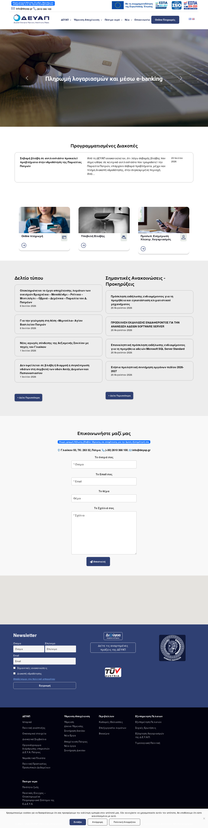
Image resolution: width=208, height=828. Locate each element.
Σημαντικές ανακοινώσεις (32, 668)
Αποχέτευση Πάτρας (76, 741)
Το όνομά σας (104, 457)
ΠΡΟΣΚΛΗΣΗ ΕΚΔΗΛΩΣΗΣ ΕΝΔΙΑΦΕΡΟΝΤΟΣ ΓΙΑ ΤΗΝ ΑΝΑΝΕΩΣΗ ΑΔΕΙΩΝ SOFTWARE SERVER (145, 324)
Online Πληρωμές (165, 19)
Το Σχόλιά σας (104, 508)
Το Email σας (104, 474)
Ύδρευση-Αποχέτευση (86, 19)
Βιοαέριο (104, 733)
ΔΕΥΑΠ (65, 19)
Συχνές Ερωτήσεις (145, 727)
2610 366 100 (44, 9)
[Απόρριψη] (204, 818)
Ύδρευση (69, 722)
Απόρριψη (97, 822)
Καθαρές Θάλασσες (111, 722)
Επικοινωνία (142, 19)
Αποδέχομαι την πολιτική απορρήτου (34, 678)
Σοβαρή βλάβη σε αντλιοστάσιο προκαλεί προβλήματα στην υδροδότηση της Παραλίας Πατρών (51, 162)
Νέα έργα (70, 745)
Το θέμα (104, 491)
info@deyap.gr (23, 8)
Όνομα (17, 643)
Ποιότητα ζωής (30, 787)
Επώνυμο (50, 643)
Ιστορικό (27, 722)
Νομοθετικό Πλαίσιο (33, 758)
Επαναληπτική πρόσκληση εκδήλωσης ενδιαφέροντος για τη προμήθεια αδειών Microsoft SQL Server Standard (148, 347)
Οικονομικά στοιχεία (34, 733)
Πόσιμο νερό (112, 19)
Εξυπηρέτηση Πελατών (148, 722)
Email (16, 655)
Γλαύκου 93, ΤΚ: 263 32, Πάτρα (81, 450)
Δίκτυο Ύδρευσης (73, 726)
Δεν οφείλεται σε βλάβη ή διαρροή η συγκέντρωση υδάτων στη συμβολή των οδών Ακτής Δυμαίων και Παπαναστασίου (54, 369)
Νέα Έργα (70, 735)
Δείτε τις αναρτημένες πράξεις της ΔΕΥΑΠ (113, 647)
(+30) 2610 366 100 (116, 450)
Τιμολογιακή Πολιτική (147, 742)
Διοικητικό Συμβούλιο (34, 739)
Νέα (127, 19)
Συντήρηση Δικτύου (74, 750)
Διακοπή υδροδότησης (29, 673)
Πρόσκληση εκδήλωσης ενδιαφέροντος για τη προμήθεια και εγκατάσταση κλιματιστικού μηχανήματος (142, 300)
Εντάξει (78, 822)
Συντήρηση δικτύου (74, 730)
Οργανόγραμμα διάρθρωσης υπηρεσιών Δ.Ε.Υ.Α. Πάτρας (35, 748)
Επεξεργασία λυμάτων (112, 727)
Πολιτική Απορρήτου (125, 822)
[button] (27, 78)
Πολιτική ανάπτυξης (33, 727)
